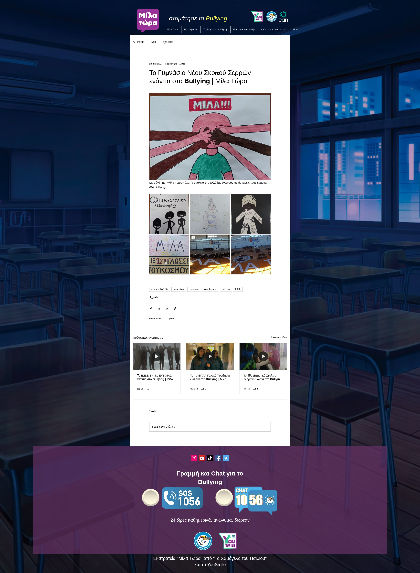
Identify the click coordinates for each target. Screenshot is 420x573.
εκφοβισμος (210, 289)
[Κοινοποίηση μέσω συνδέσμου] (175, 308)
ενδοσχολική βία (159, 289)
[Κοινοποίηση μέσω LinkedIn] (166, 308)
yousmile (194, 289)
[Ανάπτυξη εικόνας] (169, 214)
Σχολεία (168, 41)
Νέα (153, 41)
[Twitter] (226, 458)
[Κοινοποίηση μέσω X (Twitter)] (158, 308)
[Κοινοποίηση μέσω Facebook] (150, 308)
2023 (238, 289)
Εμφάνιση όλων (279, 337)
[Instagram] (194, 458)
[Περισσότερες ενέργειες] (269, 64)
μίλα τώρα (179, 289)
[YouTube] (202, 458)
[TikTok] (210, 458)
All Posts (138, 41)
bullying (226, 289)
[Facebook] (218, 458)
